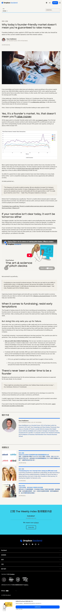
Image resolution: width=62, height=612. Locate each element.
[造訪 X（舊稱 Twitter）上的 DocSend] (29, 545)
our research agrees (41, 120)
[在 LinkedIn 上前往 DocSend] (26, 545)
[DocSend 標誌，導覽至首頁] (9, 2)
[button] (38, 607)
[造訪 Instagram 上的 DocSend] (35, 545)
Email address (31, 516)
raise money (23, 116)
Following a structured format (41, 296)
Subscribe (31, 527)
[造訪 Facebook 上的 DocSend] (32, 545)
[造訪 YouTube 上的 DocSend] (23, 545)
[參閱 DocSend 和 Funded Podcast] (38, 545)
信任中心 (26, 584)
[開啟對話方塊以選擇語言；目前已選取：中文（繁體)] (46, 2)
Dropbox (12, 574)
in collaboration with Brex (38, 102)
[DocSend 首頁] (31, 540)
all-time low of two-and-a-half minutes (28, 168)
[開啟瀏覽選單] (59, 2)
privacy (36, 522)
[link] (50, 2)
